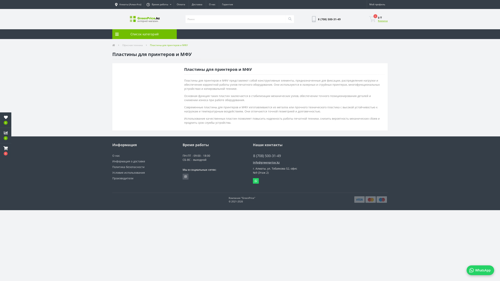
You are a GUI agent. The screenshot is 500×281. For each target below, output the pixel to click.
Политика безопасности (128, 167)
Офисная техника (132, 45)
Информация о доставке (128, 161)
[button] (159, 4)
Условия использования (128, 172)
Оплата (181, 4)
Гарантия (227, 4)
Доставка (197, 4)
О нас (212, 4)
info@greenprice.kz (266, 162)
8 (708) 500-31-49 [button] (267, 156)
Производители (122, 178)
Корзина (383, 20)
